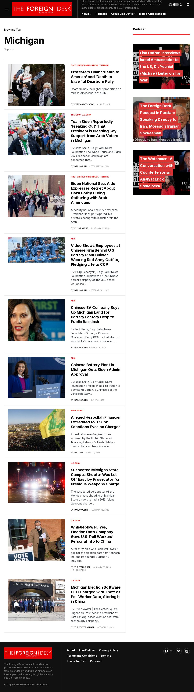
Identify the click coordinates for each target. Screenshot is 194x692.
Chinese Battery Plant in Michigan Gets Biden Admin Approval (95, 370)
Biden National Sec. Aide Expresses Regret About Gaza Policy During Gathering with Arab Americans (93, 193)
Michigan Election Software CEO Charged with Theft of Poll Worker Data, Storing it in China (96, 594)
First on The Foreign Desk (84, 65)
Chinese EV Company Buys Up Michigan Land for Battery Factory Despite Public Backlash (95, 314)
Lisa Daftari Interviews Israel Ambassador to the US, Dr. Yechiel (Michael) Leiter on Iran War (160, 66)
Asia (73, 239)
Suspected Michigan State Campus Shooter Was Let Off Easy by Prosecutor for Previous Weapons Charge (95, 477)
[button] (6, 9)
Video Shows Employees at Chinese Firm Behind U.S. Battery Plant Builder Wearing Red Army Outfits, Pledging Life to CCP (95, 255)
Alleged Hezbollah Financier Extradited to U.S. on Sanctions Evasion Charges (96, 422)
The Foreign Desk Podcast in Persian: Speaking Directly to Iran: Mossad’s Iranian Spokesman (160, 119)
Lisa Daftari (87, 650)
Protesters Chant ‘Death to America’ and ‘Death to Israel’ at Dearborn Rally (95, 77)
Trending (104, 65)
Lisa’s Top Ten (76, 661)
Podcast (96, 661)
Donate (106, 655)
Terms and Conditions (82, 655)
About (71, 650)
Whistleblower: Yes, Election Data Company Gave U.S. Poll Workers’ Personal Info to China (92, 534)
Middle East (77, 410)
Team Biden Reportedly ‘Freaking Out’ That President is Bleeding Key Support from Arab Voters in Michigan (94, 131)
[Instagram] (187, 651)
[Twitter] (179, 651)
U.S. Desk (86, 115)
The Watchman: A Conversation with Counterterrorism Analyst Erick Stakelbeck (156, 172)
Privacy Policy (108, 650)
